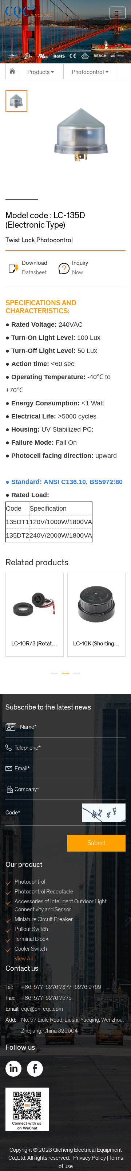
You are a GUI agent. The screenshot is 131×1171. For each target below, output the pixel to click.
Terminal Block (31, 939)
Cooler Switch (31, 948)
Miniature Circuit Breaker (44, 919)
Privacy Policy (89, 1158)
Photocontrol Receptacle (44, 891)
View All (24, 958)
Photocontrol (30, 881)
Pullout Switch (31, 929)
